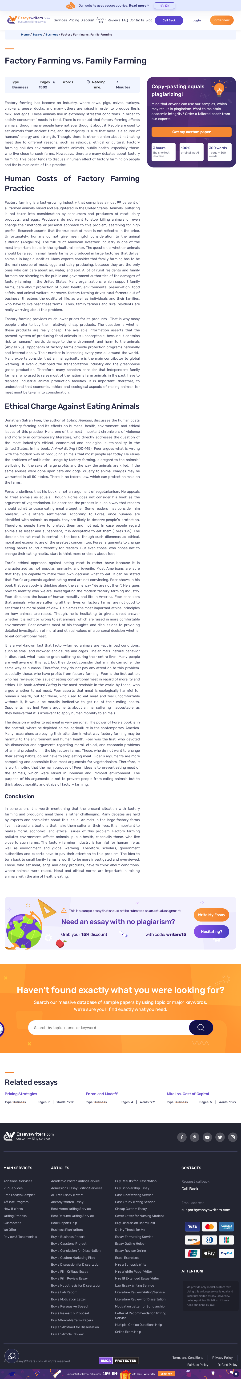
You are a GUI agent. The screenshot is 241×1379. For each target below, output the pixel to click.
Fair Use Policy (198, 1365)
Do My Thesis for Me (130, 1230)
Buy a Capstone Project (68, 1244)
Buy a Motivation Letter (68, 1299)
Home (25, 34)
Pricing (74, 20)
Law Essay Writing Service (134, 1286)
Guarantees (12, 1223)
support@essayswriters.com (205, 1210)
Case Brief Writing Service (134, 1195)
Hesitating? (211, 931)
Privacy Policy (222, 1358)
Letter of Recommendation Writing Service (140, 1315)
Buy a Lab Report (64, 1292)
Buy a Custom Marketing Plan (73, 1258)
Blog (149, 20)
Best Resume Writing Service (72, 1216)
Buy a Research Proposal (70, 1313)
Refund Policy (227, 1365)
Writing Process (15, 1216)
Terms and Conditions (188, 1358)
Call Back (169, 20)
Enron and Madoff (102, 1094)
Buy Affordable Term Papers (72, 1320)
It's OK (164, 6)
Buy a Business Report (67, 1237)
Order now (222, 20)
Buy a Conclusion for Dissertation (75, 1251)
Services (60, 20)
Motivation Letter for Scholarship (140, 1306)
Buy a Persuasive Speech (70, 1306)
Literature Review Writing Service (140, 1292)
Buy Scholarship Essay (132, 1188)
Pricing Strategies (21, 1094)
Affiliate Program (16, 1202)
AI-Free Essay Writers (67, 1195)
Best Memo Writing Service (71, 1209)
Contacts (137, 20)
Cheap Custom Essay (131, 1209)
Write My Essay (211, 915)
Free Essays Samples (19, 1195)
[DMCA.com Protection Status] (119, 1363)
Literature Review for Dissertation (140, 1299)
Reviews (114, 20)
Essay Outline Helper (130, 1244)
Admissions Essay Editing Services (76, 1188)
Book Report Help (64, 1223)
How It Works (13, 1209)
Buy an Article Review (67, 1334)
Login (197, 20)
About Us (101, 20)
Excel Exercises (127, 1258)
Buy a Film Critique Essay (69, 1272)
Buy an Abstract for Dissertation (75, 1327)
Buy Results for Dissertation (136, 1181)
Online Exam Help (128, 1332)
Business (51, 34)
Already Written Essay (67, 1202)
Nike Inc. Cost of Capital (188, 1094)
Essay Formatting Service (134, 1237)
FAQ (125, 20)
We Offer (10, 1230)
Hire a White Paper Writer (133, 1272)
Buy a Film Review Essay (69, 1278)
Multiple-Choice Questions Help (138, 1325)
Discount (87, 20)
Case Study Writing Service (135, 1202)
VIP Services (13, 1188)
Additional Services (18, 1181)
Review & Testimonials (20, 1237)
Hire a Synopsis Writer (131, 1265)
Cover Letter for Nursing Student (139, 1216)
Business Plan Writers (67, 1230)
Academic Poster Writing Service (75, 1181)
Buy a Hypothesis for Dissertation (76, 1286)
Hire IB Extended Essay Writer (137, 1278)
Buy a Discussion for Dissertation (75, 1265)
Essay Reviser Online (130, 1251)
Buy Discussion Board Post (135, 1223)
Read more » (139, 6)
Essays (37, 34)
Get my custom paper (191, 132)
